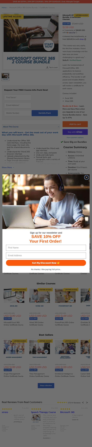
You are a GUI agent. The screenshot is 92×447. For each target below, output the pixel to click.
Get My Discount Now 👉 (46, 263)
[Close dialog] (86, 177)
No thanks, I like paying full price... (46, 269)
